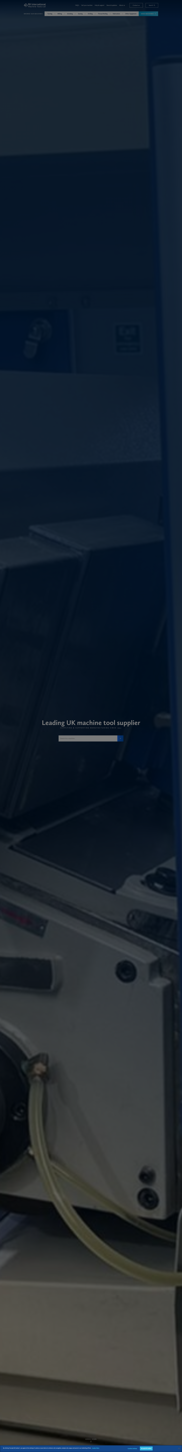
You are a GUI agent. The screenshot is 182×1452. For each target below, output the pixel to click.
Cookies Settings (132, 1448)
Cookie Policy (95, 1448)
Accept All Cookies (146, 1448)
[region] (91, 1448)
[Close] (179, 1448)
